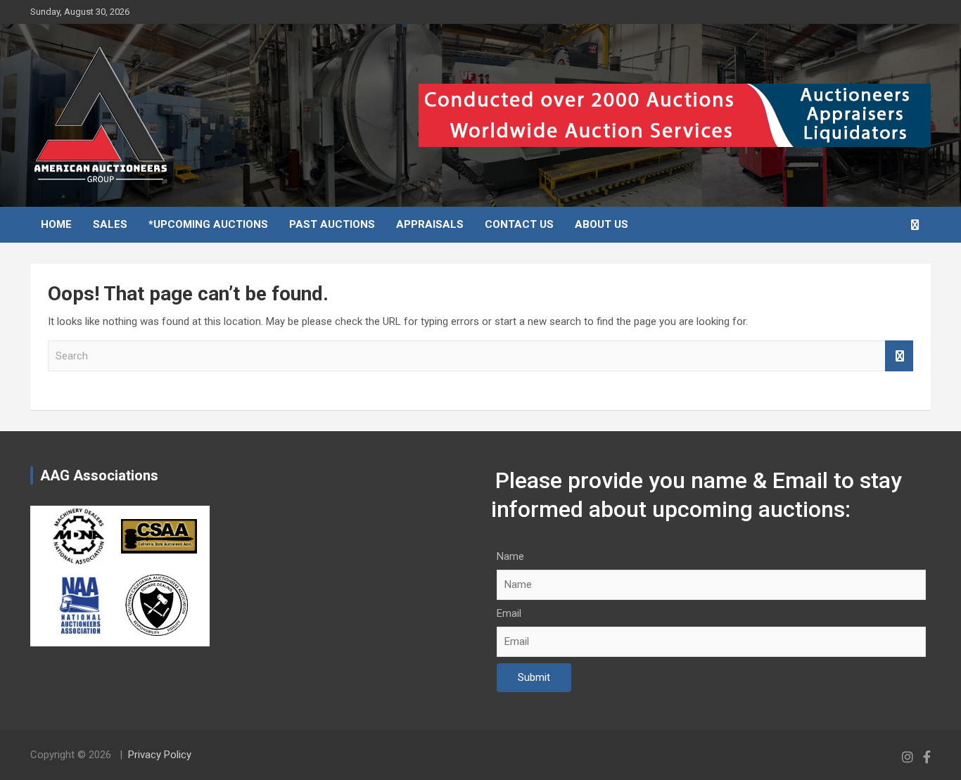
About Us (601, 224)
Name (510, 556)
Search (899, 356)
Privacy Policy (159, 754)
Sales (110, 224)
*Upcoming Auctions (208, 224)
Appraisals (430, 224)
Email (509, 613)
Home (56, 224)
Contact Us (519, 224)
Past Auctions (332, 224)
